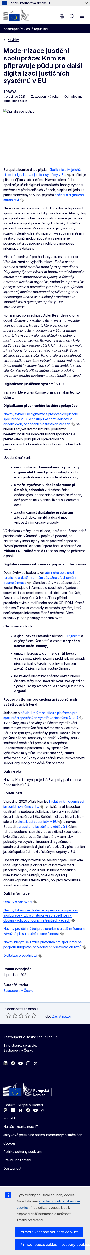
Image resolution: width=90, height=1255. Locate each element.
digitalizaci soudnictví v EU (38, 821)
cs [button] (62, 16)
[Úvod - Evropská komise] (16, 14)
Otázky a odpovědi (17, 902)
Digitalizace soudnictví (20, 955)
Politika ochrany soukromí (22, 1152)
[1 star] (8, 1015)
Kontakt (9, 1118)
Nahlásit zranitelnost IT (20, 1126)
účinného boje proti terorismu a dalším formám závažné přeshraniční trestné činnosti (39, 577)
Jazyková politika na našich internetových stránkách (42, 1135)
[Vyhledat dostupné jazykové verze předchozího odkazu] (69, 175)
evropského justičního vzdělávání (42, 826)
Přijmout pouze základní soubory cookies (52, 1244)
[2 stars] (11, 1015)
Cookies (9, 1143)
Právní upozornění (17, 1160)
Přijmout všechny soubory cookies (49, 1232)
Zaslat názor (61, 1016)
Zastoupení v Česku (18, 990)
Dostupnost (12, 1168)
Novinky (13, 39)
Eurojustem (71, 636)
